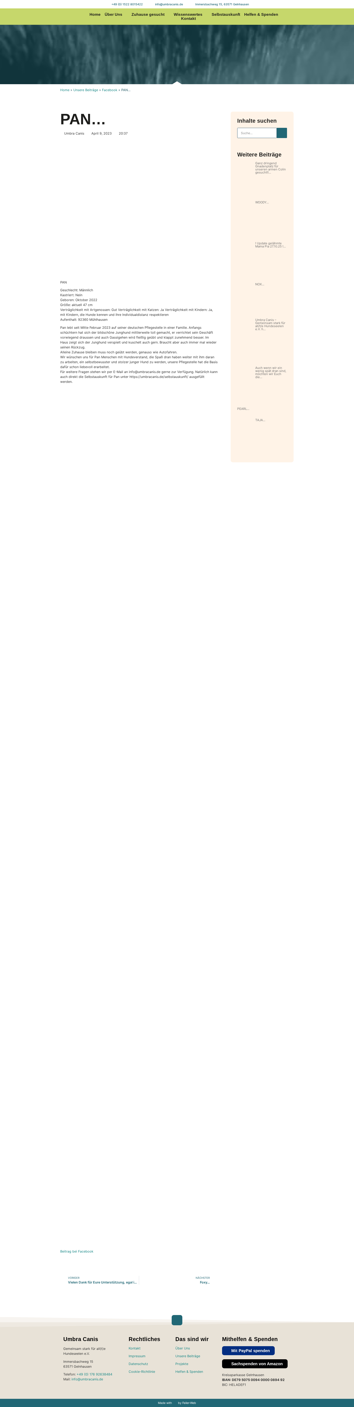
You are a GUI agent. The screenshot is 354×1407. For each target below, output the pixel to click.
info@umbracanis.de (87, 1379)
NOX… (259, 284)
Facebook (109, 90)
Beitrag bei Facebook (76, 1251)
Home (95, 14)
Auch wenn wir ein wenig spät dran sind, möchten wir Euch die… (270, 372)
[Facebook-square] (192, 1383)
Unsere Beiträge (85, 90)
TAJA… (260, 420)
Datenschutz (138, 1364)
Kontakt (188, 19)
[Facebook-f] (319, 16)
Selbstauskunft (226, 14)
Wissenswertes (188, 14)
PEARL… (243, 409)
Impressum (137, 1356)
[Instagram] (311, 16)
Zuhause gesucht (148, 14)
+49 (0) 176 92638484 (94, 1374)
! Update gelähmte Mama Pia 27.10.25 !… (270, 244)
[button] (248, 1350)
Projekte (181, 1364)
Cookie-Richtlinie (142, 1372)
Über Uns (113, 14)
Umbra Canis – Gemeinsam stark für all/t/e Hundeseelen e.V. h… (270, 324)
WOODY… (262, 202)
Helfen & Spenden (261, 14)
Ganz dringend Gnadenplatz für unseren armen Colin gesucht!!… (270, 167)
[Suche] (282, 133)
